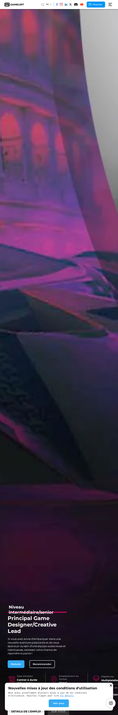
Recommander (42, 664)
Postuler (16, 664)
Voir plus (58, 703)
